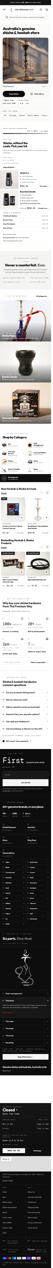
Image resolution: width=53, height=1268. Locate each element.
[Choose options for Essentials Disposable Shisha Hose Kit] (46, 572)
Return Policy (33, 1218)
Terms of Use (32, 1228)
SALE (5, 1233)
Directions (8, 1181)
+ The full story (11, 662)
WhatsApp (37, 1151)
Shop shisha (14, 94)
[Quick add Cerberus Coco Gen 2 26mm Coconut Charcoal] (21, 517)
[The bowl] (26, 957)
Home (5, 1192)
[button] (4, 9)
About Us (31, 1192)
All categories (42, 296)
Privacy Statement (35, 1223)
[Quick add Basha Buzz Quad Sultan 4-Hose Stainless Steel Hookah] (46, 517)
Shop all (4, 493)
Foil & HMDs (7, 1223)
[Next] (47, 492)
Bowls (5, 1212)
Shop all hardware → (25, 1057)
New (4, 1197)
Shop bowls (7, 1012)
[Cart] (47, 9)
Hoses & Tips (7, 1228)
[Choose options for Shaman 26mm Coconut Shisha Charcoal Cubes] (21, 572)
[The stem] (26, 965)
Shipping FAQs (33, 1207)
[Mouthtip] (26, 985)
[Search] (5, 17)
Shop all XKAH (9, 167)
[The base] (23, 973)
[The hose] (32, 980)
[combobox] (28, 17)
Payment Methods (35, 1197)
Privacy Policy (6, 791)
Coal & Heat (7, 1218)
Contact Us (32, 1202)
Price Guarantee (34, 1212)
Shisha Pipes (7, 1202)
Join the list (25, 782)
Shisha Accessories (10, 1207)
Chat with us (39, 94)
